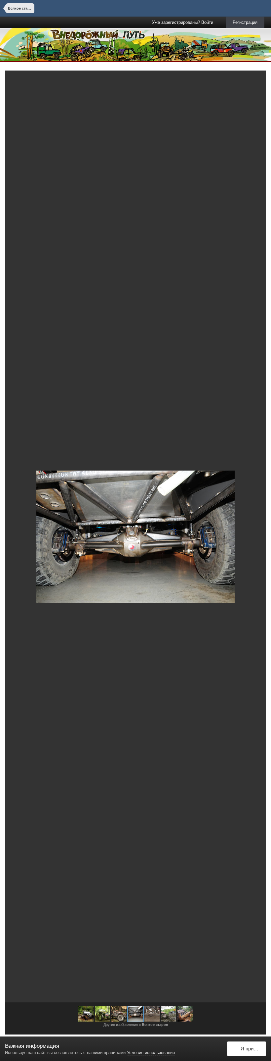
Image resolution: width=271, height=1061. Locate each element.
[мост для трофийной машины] (253, 536)
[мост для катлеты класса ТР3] (135, 1014)
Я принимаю (252, 1048)
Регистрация (245, 22)
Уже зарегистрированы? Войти (184, 22)
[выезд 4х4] (168, 1014)
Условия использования (151, 1052)
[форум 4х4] (102, 1014)
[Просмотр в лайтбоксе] (254, 80)
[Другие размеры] (225, 80)
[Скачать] (241, 80)
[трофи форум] (17, 536)
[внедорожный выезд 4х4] (185, 1014)
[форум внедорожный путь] (86, 1014)
